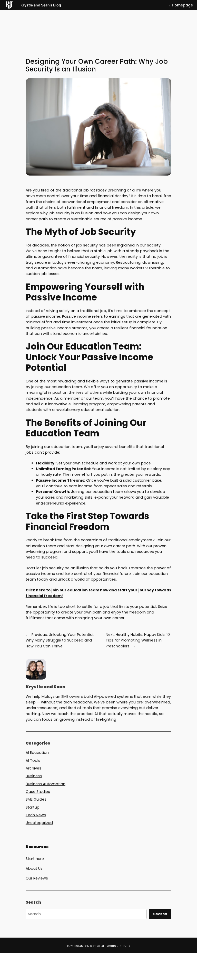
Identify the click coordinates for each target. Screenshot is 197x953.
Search (160, 914)
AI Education (37, 752)
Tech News (36, 815)
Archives (33, 768)
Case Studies (38, 791)
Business (34, 775)
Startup (33, 807)
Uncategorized (39, 822)
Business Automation (45, 783)
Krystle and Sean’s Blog (41, 5)
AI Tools (33, 760)
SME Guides (36, 799)
